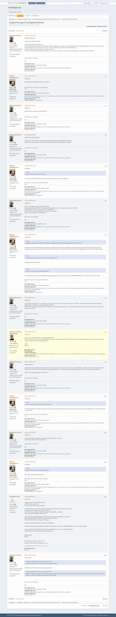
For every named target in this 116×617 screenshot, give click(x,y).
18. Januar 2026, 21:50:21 (29, 461)
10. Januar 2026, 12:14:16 (29, 76)
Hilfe (84, 615)
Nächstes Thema (102, 26)
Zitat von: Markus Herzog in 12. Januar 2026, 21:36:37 (39, 561)
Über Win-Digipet (32, 615)
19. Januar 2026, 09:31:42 (29, 496)
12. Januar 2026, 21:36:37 (29, 331)
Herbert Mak (15, 496)
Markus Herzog (16, 332)
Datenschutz (25, 615)
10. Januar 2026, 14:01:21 (29, 105)
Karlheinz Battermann (54, 19)
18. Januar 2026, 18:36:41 (29, 396)
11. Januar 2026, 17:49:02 (29, 200)
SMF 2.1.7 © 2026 (11, 615)
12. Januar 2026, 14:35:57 (29, 297)
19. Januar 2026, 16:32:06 (29, 555)
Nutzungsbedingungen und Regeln (94, 615)
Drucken (105, 31)
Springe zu (84, 605)
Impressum (39, 615)
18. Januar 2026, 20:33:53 (29, 432)
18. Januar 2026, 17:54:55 (29, 361)
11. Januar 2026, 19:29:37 (29, 234)
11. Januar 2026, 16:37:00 (29, 134)
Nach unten (12, 31)
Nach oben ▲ (106, 615)
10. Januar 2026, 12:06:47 (29, 35)
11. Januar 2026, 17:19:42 (29, 165)
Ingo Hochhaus (16, 35)
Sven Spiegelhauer (14, 77)
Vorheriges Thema (91, 26)
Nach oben (11, 599)
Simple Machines (18, 615)
